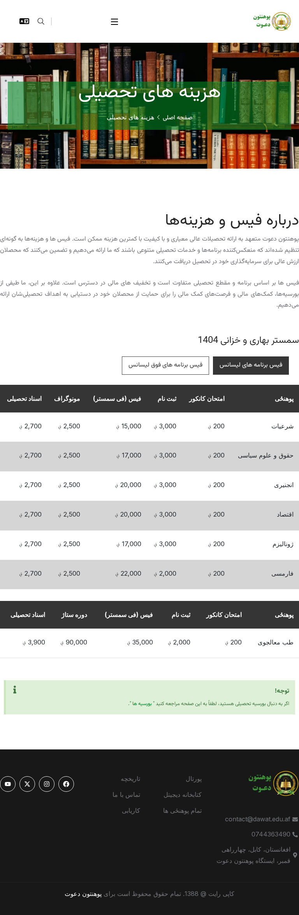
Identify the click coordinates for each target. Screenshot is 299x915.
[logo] (267, 20)
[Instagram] (47, 784)
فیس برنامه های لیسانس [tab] (251, 365)
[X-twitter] (27, 784)
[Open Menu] (115, 21)
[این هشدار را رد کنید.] (15, 689)
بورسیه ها (142, 704)
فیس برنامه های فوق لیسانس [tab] (165, 365)
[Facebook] (66, 784)
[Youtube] (8, 784)
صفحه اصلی (177, 118)
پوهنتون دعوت (83, 894)
